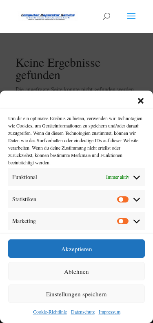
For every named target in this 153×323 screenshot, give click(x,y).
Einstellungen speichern (76, 294)
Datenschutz (83, 311)
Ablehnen (76, 271)
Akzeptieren (76, 249)
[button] (141, 101)
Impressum (109, 311)
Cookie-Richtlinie (50, 311)
